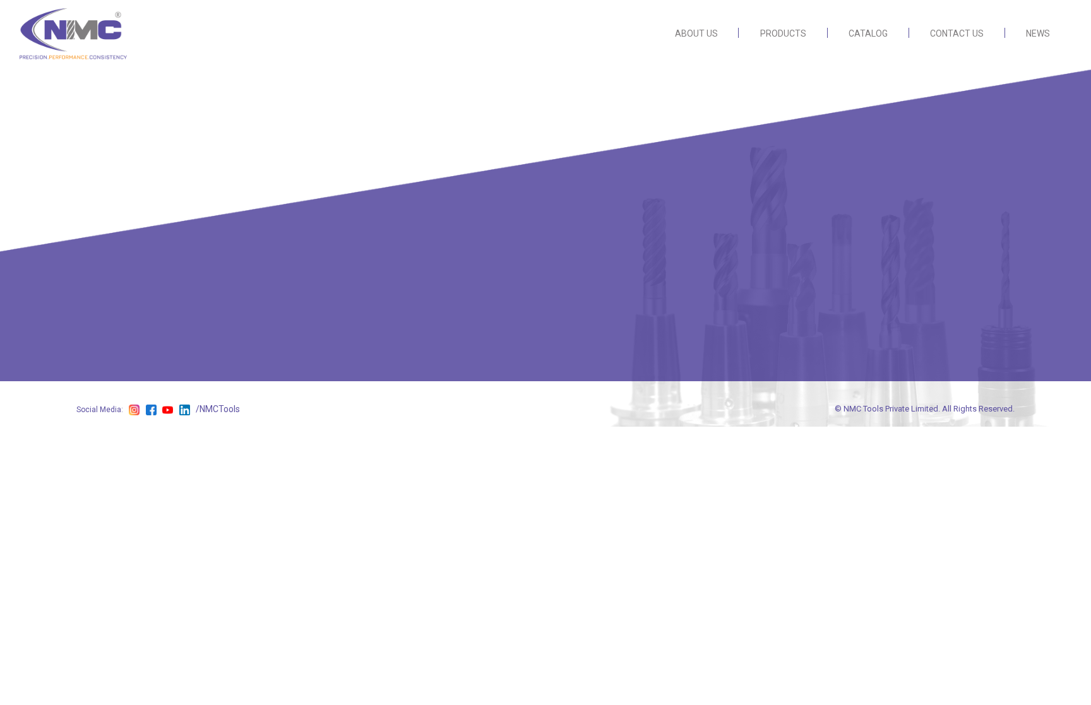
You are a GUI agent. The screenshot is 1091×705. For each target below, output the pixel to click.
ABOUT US (696, 33)
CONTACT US (957, 33)
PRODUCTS (783, 33)
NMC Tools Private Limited (891, 408)
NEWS (1038, 33)
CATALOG (868, 33)
